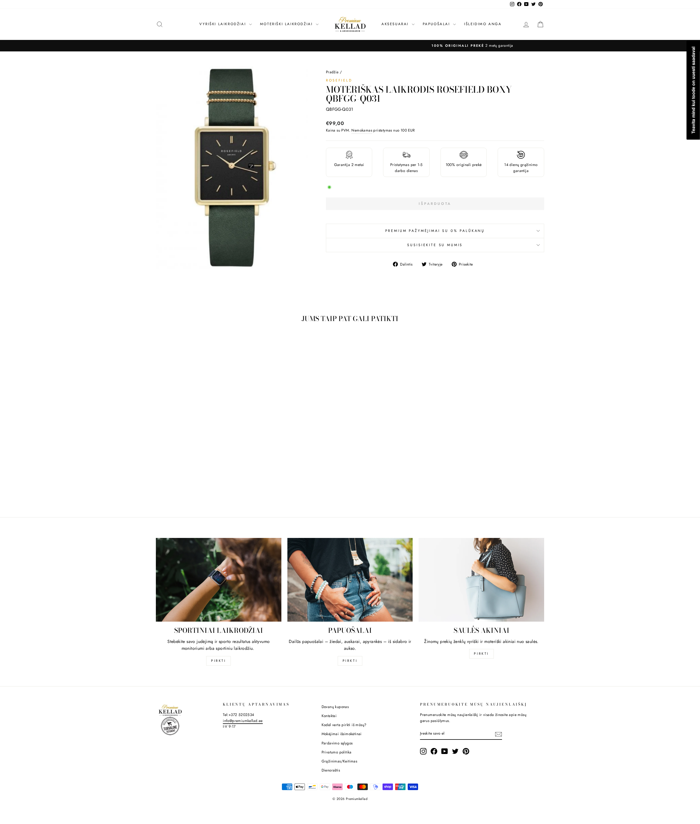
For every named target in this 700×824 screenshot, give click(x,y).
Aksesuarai (395, 24)
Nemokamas (361, 130)
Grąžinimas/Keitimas (339, 761)
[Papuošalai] (350, 580)
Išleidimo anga (482, 24)
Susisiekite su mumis (435, 245)
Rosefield (339, 80)
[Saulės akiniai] (481, 580)
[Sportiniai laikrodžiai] (218, 580)
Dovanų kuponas (335, 706)
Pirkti (218, 660)
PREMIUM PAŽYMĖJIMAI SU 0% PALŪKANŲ (435, 230)
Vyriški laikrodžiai (223, 24)
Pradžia (332, 72)
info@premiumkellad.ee (242, 720)
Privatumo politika (337, 752)
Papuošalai (437, 24)
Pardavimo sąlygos (337, 743)
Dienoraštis (331, 770)
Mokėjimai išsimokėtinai (342, 733)
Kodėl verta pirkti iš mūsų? (344, 724)
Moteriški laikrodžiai (287, 24)
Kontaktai (329, 715)
